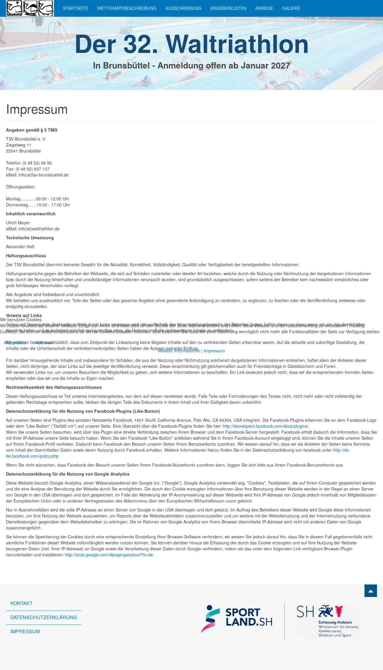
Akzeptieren (15, 342)
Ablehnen (44, 342)
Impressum (214, 351)
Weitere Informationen (179, 351)
